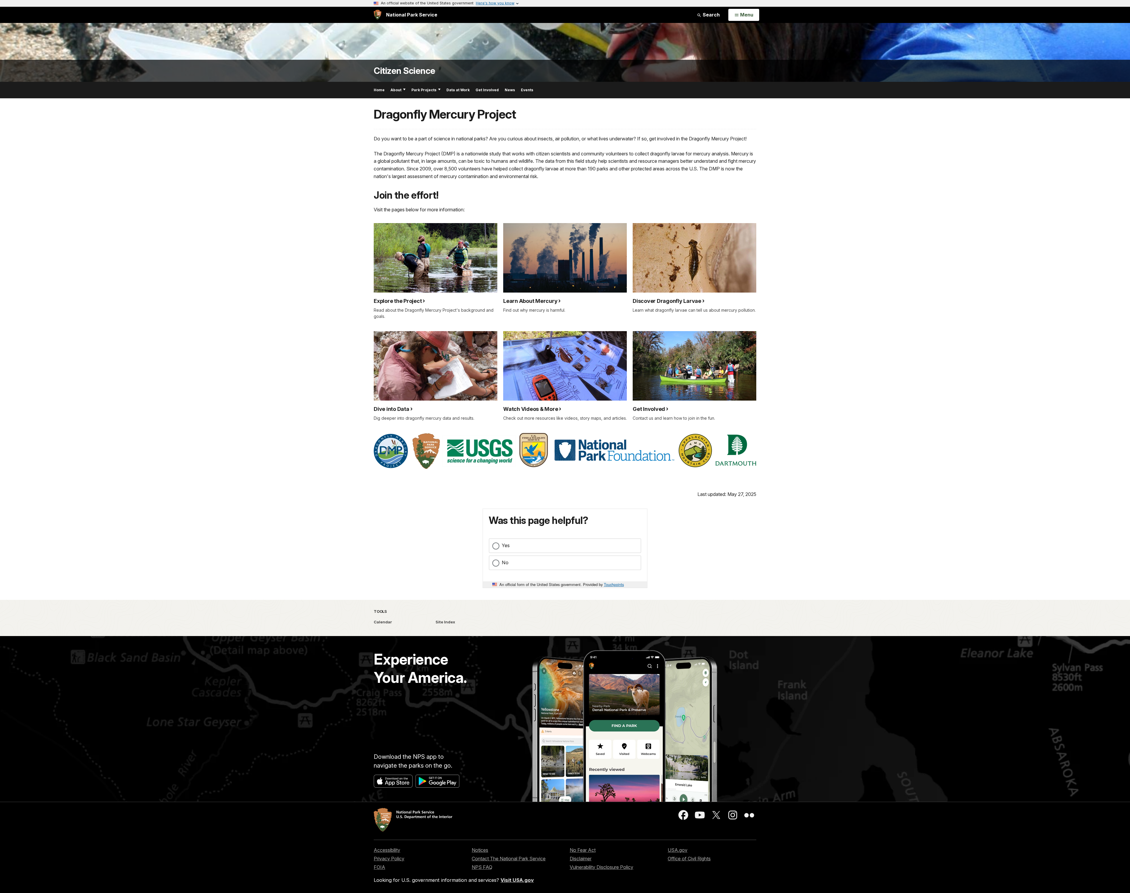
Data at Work (458, 90)
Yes (506, 545)
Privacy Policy (389, 859)
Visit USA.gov (517, 880)
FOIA (379, 867)
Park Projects (423, 90)
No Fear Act (583, 850)
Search (711, 15)
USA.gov (677, 850)
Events (527, 90)
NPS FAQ (482, 867)
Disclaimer (580, 859)
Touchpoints (614, 584)
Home (379, 90)
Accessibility (387, 850)
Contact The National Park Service (509, 859)
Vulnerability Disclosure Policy (601, 867)
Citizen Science (404, 71)
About (395, 90)
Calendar (383, 622)
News (510, 90)
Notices (480, 850)
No (505, 562)
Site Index (445, 622)
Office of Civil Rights (689, 859)
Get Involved (487, 90)
